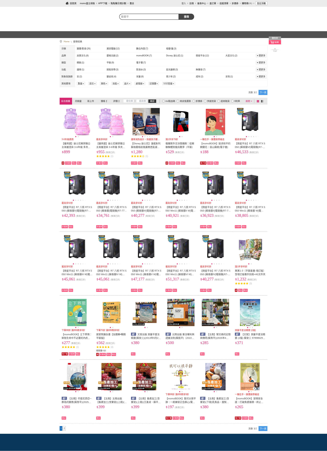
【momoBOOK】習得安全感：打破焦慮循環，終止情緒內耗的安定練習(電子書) (249, 402)
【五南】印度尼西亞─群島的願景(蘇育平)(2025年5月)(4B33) (76, 402)
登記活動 (261, 3)
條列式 (262, 101)
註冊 (191, 3)
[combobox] (149, 17)
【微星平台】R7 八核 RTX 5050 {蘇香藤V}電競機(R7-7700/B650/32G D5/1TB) (77, 211)
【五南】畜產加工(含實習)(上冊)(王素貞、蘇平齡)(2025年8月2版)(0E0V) (146, 402)
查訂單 (212, 3)
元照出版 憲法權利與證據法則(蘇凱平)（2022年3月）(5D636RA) (181, 338)
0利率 (237, 101)
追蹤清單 (224, 3)
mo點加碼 (170, 101)
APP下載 (102, 3)
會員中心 (201, 3)
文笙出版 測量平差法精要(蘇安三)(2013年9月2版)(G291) (145, 338)
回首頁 (73, 3)
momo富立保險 (87, 3)
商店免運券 (185, 101)
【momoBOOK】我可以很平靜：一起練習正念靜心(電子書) (181, 402)
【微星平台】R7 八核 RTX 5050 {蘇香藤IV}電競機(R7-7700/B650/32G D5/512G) (215, 274)
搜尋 (186, 16)
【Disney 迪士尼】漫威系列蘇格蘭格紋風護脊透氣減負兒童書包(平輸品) (145, 147)
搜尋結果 (77, 41)
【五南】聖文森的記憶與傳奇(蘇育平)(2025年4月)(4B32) (215, 338)
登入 (184, 3)
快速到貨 (211, 101)
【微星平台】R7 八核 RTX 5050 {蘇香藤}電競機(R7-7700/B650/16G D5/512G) (111, 211)
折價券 (235, 3)
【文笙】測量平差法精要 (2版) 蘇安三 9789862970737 (250, 338)
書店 (132, 3)
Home (66, 41)
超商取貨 (225, 101)
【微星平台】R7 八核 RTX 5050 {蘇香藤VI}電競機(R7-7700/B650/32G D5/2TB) (250, 147)
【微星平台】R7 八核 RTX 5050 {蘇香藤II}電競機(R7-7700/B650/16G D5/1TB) (215, 211)
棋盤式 (258, 101)
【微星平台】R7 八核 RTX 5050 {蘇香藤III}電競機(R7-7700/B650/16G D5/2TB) (146, 211)
